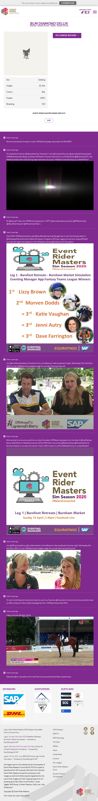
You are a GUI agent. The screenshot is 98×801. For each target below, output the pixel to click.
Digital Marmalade (22, 796)
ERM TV (56, 734)
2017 (49, 120)
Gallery (55, 746)
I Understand (67, 3)
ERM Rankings (58, 738)
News (55, 750)
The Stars (56, 742)
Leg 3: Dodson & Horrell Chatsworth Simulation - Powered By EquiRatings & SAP (23, 749)
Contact (56, 759)
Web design (8, 796)
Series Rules (57, 754)
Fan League (57, 763)
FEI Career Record (66, 35)
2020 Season (58, 730)
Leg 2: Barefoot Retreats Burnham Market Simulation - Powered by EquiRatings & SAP (22, 739)
